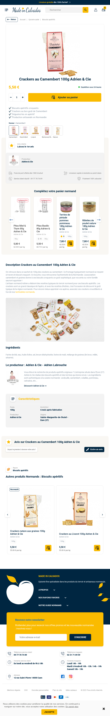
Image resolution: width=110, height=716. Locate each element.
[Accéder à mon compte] (96, 10)
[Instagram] (70, 676)
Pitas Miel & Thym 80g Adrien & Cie (20, 228)
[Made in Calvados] (26, 9)
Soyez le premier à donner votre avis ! (21, 450)
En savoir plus (72, 706)
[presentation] (11, 219)
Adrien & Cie (18, 234)
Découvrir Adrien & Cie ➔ (35, 386)
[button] (12, 19)
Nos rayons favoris (53, 597)
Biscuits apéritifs (20, 470)
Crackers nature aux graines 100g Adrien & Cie (27, 532)
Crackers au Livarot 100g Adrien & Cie (78, 534)
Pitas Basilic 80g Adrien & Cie (43, 228)
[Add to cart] (70, 243)
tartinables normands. (25, 292)
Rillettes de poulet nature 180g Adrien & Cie (89, 224)
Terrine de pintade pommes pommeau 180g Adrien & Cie (65, 221)
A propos (47, 590)
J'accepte (49, 712)
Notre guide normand (54, 605)
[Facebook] (63, 676)
